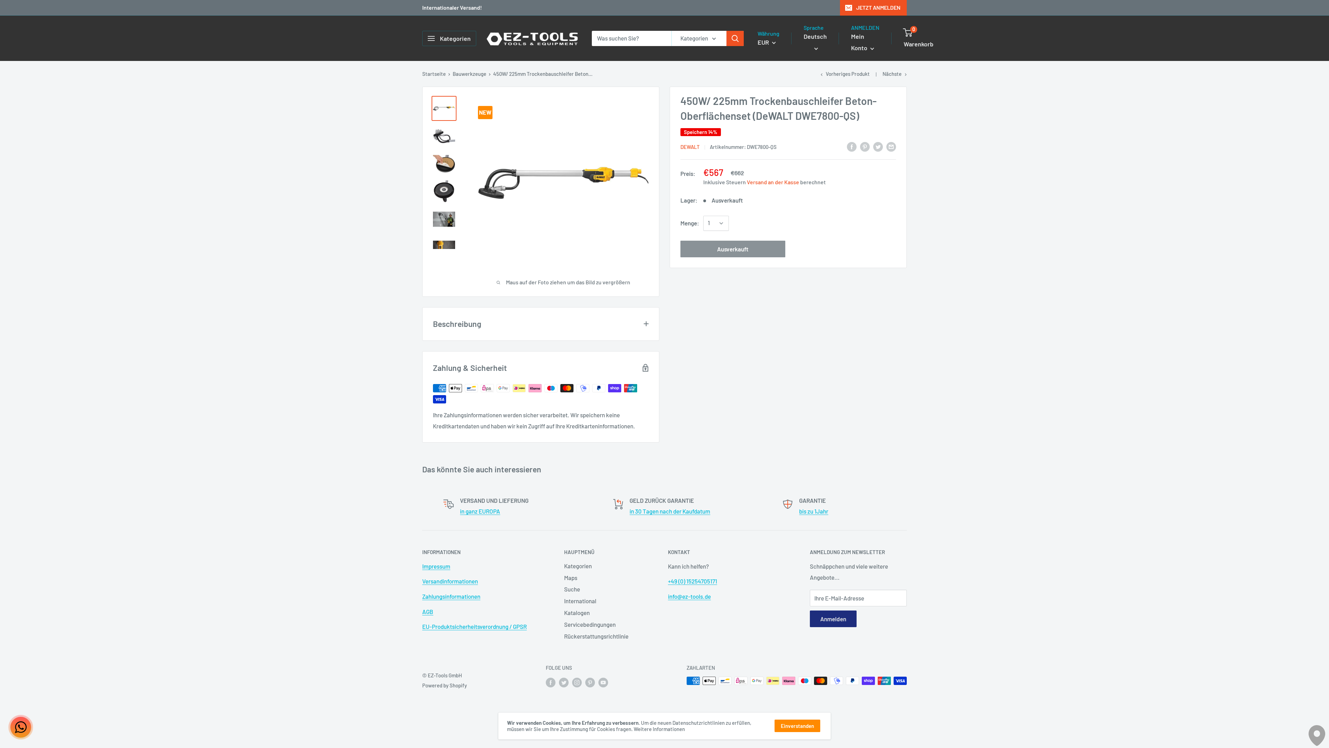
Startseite (434, 74)
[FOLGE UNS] (550, 682)
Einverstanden (797, 726)
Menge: (689, 223)
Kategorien (578, 565)
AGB (427, 611)
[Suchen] (735, 38)
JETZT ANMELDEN (878, 7)
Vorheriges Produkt (848, 74)
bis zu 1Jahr (813, 511)
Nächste (892, 74)
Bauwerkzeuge (469, 74)
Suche (572, 589)
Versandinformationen (450, 581)
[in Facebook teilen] (852, 146)
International (580, 600)
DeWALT (690, 147)
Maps (570, 577)
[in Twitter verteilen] (878, 146)
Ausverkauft (732, 249)
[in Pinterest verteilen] (865, 146)
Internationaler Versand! (452, 7)
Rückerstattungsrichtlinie (596, 636)
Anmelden (833, 618)
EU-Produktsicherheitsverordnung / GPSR (474, 626)
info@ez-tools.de (689, 596)
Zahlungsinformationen (451, 596)
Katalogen (577, 612)
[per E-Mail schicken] (891, 146)
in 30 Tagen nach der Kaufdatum (670, 511)
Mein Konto (860, 42)
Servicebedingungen (590, 624)
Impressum (436, 566)
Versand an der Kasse (773, 182)
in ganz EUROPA (480, 511)
